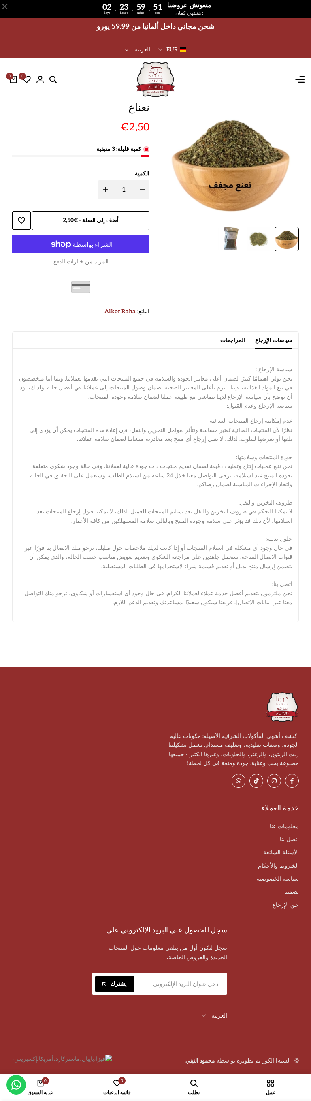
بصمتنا (291, 891)
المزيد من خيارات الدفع (81, 261)
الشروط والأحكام (278, 865)
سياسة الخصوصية (278, 878)
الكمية (142, 173)
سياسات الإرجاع (273, 340)
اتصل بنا (289, 839)
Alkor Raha (120, 311)
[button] (21, 220)
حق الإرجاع (286, 905)
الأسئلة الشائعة (281, 852)
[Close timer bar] (5, 6)
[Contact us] (16, 1085)
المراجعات (232, 340)
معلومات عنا (284, 826)
